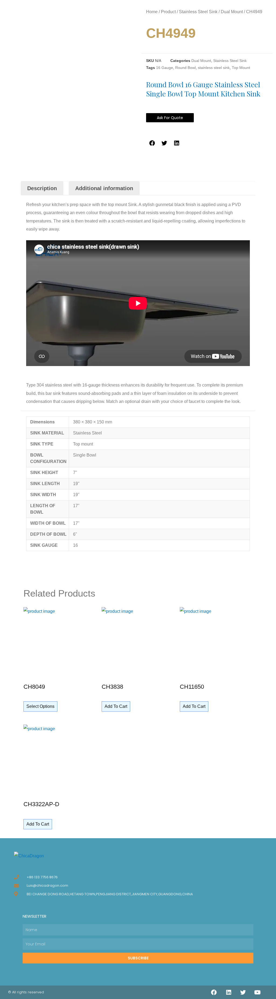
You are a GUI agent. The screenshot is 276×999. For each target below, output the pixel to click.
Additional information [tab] (104, 188)
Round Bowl (185, 68)
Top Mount (241, 68)
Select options (40, 706)
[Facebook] (214, 992)
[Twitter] (243, 992)
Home (152, 11)
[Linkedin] (228, 992)
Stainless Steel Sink (198, 11)
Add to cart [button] (116, 706)
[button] (152, 143)
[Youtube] (257, 992)
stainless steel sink (214, 68)
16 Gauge (164, 68)
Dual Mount (232, 11)
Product (168, 11)
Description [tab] (42, 188)
